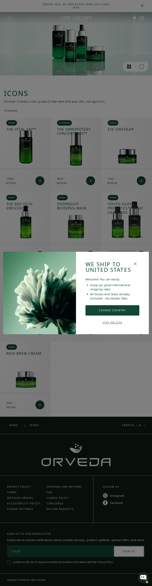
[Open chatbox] (143, 577)
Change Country (112, 310)
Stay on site (112, 322)
